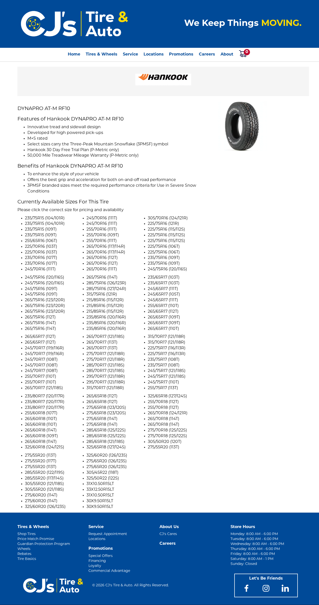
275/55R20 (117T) (40, 461)
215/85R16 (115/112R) (105, 300)
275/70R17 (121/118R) (105, 354)
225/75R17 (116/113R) (166, 348)
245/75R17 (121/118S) (166, 371)
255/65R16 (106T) (41, 241)
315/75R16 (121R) (101, 295)
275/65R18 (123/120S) (106, 408)
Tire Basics (26, 559)
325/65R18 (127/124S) (106, 447)
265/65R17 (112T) (163, 312)
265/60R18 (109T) (41, 436)
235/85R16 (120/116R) (106, 317)
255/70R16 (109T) (102, 235)
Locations (154, 55)
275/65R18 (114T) (101, 419)
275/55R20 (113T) (163, 447)
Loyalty (94, 566)
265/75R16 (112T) (40, 317)
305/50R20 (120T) (164, 442)
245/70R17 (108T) (41, 360)
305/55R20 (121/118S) (44, 484)
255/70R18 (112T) (163, 402)
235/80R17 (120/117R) (44, 396)
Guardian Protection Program (43, 544)
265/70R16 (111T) (101, 269)
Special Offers (100, 556)
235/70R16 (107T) (41, 258)
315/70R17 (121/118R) (105, 388)
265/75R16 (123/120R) (45, 300)
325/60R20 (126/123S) (45, 507)
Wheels (23, 549)
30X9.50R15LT (99, 501)
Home (74, 55)
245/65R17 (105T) (164, 295)
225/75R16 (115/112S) (166, 230)
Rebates (24, 554)
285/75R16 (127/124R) (106, 289)
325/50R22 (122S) (102, 479)
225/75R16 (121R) (163, 224)
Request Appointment (107, 534)
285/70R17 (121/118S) (105, 365)
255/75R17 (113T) (163, 388)
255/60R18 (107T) (41, 413)
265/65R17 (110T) (163, 329)
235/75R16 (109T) (164, 258)
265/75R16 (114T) (40, 323)
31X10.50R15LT (100, 484)
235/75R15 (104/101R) (45, 218)
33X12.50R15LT (100, 490)
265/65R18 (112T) (101, 396)
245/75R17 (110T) (163, 382)
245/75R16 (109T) (41, 289)
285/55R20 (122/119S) (44, 473)
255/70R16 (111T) (101, 230)
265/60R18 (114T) (41, 430)
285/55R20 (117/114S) (44, 479)
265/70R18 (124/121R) (167, 413)
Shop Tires (26, 534)
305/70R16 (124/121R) (168, 218)
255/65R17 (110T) (163, 306)
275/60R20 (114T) (41, 495)
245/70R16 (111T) (40, 269)
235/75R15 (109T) (41, 230)
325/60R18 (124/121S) (44, 447)
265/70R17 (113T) (101, 343)
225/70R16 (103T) (41, 247)
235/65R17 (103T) (163, 278)
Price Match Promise (35, 539)
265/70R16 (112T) (102, 258)
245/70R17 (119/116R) (44, 348)
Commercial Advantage (109, 571)
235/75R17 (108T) (163, 360)
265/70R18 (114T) (163, 419)
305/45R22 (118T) (102, 473)
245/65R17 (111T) (163, 289)
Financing (97, 561)
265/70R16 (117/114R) (105, 247)
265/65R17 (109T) (164, 317)
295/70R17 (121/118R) (105, 377)
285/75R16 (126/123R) (106, 283)
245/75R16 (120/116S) (167, 269)
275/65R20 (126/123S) (106, 461)
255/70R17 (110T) (40, 377)
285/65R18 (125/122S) (106, 430)
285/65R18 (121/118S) (105, 442)
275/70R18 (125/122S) (167, 430)
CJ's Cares (168, 534)
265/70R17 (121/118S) (44, 388)
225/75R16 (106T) (164, 247)
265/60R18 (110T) (41, 419)
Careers (207, 55)
